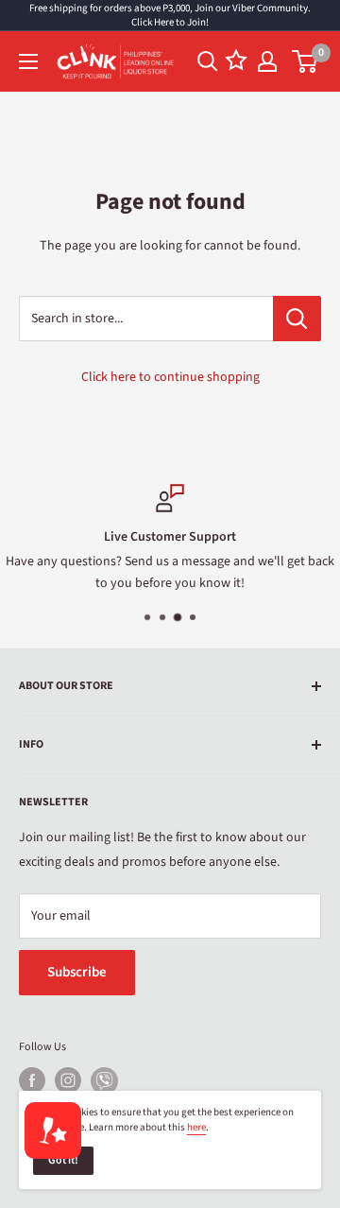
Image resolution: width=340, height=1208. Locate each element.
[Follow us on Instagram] (68, 1080)
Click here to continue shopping (170, 377)
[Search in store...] (297, 318)
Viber (104, 1081)
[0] (305, 61)
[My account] (267, 61)
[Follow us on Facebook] (32, 1080)
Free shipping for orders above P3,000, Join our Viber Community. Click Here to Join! (170, 15)
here (196, 1127)
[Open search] (207, 61)
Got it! (63, 1160)
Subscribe (77, 972)
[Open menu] (28, 61)
